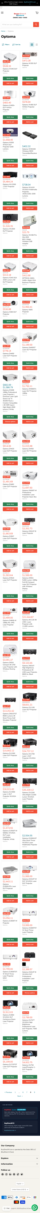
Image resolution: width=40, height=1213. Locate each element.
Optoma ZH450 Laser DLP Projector (29, 450)
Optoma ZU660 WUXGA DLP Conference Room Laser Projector (9, 1018)
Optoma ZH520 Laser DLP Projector (10, 579)
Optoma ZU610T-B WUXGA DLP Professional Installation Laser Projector (29, 976)
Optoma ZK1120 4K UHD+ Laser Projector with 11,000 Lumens (29, 623)
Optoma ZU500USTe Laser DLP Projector (9, 886)
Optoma (5, 73)
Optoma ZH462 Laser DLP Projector (10, 485)
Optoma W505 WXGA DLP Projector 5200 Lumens (8, 145)
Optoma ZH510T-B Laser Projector (29, 532)
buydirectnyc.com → (10, 1130)
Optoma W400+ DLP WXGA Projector (9, 107)
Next (19, 1096)
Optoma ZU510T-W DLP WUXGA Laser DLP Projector (29, 881)
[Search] (36, 24)
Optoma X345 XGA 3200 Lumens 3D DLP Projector (10, 280)
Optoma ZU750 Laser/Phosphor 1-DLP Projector (29, 1067)
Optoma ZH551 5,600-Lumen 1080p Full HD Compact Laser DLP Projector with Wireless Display (29, 583)
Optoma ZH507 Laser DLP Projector (10, 537)
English (19, 1184)
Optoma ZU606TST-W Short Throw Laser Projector (29, 930)
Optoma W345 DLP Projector (10, 70)
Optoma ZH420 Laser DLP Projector (10, 450)
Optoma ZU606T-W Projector (10, 922)
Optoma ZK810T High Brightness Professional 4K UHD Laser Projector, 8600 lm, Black (29, 670)
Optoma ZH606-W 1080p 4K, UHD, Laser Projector (9, 622)
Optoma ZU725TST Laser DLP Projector (10, 1065)
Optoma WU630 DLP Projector (9, 230)
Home (3, 31)
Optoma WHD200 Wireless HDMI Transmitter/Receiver (29, 151)
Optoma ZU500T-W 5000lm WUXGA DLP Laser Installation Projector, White (10, 835)
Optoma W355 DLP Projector (29, 64)
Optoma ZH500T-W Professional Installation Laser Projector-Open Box (29, 493)
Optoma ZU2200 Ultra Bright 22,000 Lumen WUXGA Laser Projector (29, 795)
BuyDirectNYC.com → (30, 3)
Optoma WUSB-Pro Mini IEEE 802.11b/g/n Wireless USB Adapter (29, 239)
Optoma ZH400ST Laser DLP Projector (29, 348)
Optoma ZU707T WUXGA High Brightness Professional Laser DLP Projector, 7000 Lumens (29, 1025)
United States (19, 1190)
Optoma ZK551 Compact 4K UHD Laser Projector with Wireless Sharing (10, 665)
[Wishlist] (1, 7)
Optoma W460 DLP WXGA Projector (29, 106)
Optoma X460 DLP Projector (10, 313)
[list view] (36, 44)
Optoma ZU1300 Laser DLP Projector (10, 754)
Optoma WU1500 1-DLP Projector (9, 185)
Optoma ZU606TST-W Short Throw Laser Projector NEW (10, 975)
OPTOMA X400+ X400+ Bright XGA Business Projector (29, 280)
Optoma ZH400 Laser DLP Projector (10, 354)
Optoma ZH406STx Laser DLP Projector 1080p (29, 391)
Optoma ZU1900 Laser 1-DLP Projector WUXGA (9, 794)
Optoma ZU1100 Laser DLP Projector (29, 708)
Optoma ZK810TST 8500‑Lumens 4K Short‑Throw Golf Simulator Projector (10, 717)
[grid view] (32, 44)
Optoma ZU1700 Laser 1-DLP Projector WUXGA (29, 756)
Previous (8, 1092)
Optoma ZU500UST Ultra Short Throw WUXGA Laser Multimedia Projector (29, 841)
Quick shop (10, 78)
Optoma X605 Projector (27, 311)
